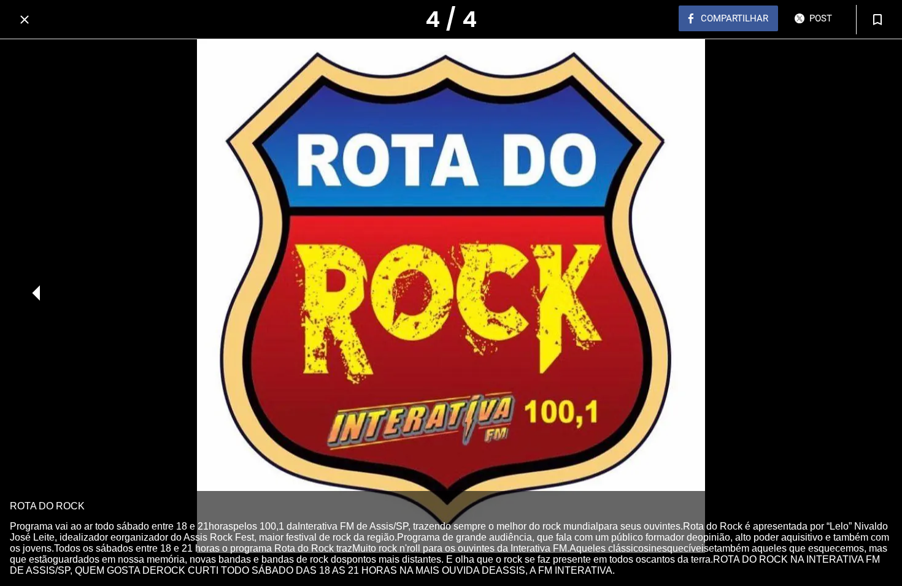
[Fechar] (24, 19)
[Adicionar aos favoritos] (877, 19)
